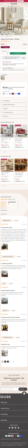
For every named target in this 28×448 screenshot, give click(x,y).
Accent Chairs (8, 36)
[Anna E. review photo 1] (4, 327)
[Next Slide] (26, 21)
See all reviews (4, 210)
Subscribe (22, 389)
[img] (4, 224)
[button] (22, 3)
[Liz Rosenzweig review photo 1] (4, 353)
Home (2, 36)
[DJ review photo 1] (4, 300)
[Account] (24, 3)
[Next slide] (5, 152)
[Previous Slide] (2, 21)
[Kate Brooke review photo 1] (4, 247)
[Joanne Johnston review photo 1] (4, 274)
